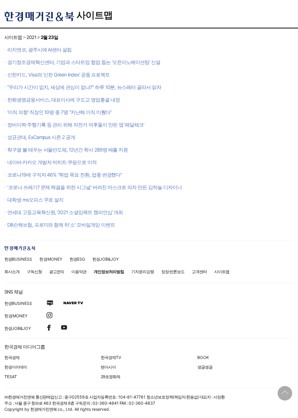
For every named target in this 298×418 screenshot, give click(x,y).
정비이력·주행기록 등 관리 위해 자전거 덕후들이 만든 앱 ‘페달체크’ (75, 125)
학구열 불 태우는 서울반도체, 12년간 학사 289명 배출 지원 (67, 150)
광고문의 (56, 271)
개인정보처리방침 (109, 271)
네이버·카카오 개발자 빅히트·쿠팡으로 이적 (52, 162)
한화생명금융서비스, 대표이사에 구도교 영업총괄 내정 (63, 100)
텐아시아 (108, 366)
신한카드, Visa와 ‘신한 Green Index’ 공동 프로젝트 (58, 75)
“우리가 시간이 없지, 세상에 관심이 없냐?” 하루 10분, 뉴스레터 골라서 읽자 (84, 87)
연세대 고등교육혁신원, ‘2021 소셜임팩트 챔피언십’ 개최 (65, 212)
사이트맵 (95, 15)
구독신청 (34, 271)
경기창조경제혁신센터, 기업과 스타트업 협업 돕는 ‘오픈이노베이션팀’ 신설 (83, 62)
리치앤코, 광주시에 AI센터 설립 (39, 50)
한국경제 (11, 357)
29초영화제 (110, 376)
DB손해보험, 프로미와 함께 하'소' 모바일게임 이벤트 (61, 225)
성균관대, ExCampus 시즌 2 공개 (41, 137)
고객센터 (199, 271)
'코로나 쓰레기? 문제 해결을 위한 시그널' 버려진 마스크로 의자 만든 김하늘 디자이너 (94, 187)
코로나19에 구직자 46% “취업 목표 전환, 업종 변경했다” (64, 175)
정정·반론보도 (173, 271)
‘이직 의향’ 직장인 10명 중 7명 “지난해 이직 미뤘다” (59, 112)
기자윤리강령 (142, 271)
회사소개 (11, 271)
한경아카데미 (15, 366)
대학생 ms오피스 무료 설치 (35, 200)
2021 (31, 37)
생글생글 (204, 366)
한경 (18, 259)
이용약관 (78, 271)
